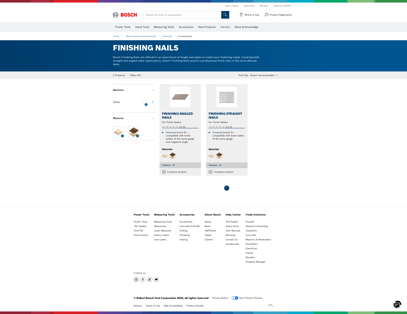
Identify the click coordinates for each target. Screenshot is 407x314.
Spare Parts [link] (232, 226)
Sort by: (243, 75)
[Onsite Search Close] (218, 15)
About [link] (208, 221)
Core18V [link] (138, 230)
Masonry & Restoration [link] (258, 239)
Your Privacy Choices (250, 297)
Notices (138, 305)
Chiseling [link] (184, 235)
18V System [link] (140, 226)
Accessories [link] (186, 214)
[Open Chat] (397, 304)
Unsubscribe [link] (232, 244)
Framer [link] (249, 252)
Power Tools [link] (141, 214)
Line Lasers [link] (160, 239)
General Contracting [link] (257, 226)
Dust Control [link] (141, 235)
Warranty (264, 6)
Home (116, 36)
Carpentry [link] (251, 230)
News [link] (207, 226)
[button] (136, 279)
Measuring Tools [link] (164, 214)
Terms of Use (153, 305)
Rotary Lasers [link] (161, 235)
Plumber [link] (250, 257)
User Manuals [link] (233, 230)
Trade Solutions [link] (256, 214)
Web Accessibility (173, 305)
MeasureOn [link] (160, 226)
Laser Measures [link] (162, 230)
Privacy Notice (220, 297)
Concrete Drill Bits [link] (189, 226)
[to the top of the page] (402, 295)
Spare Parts (249, 6)
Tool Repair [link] (232, 221)
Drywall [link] (250, 221)
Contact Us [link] (232, 239)
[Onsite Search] (225, 15)
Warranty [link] (230, 235)
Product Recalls (195, 305)
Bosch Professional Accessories (141, 36)
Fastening (167, 36)
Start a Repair (232, 6)
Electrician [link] (251, 248)
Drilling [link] (183, 230)
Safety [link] (208, 235)
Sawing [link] (183, 239)
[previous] (221, 188)
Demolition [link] (252, 244)
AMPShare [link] (210, 230)
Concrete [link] (251, 235)
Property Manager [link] (256, 261)
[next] (232, 188)
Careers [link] (209, 239)
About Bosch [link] (213, 214)
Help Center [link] (233, 214)
